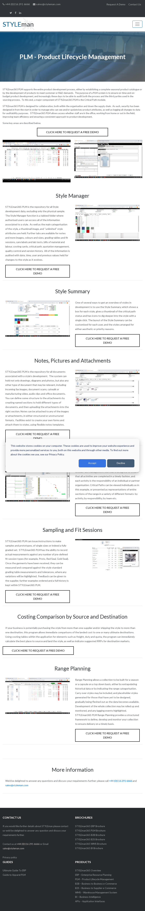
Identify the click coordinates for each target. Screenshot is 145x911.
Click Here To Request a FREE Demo (72, 132)
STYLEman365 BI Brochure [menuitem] (89, 848)
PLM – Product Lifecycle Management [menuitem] (94, 879)
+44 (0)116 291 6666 (17, 4)
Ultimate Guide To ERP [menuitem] (14, 870)
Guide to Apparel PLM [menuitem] (14, 874)
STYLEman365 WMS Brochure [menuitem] (90, 843)
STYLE (18, 24)
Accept (92, 463)
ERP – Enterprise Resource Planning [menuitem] (93, 874)
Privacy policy (10, 857)
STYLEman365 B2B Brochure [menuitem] (90, 835)
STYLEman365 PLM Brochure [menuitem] (90, 830)
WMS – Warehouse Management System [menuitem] (96, 892)
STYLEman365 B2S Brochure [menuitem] (90, 839)
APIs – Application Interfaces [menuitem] (90, 901)
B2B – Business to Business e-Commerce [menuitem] (96, 883)
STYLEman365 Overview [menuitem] (88, 870)
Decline (121, 463)
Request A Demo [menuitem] (115, 4)
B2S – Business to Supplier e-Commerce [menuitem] (95, 888)
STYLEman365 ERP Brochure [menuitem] (90, 826)
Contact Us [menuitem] (134, 4)
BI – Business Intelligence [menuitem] (88, 896)
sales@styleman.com (48, 4)
